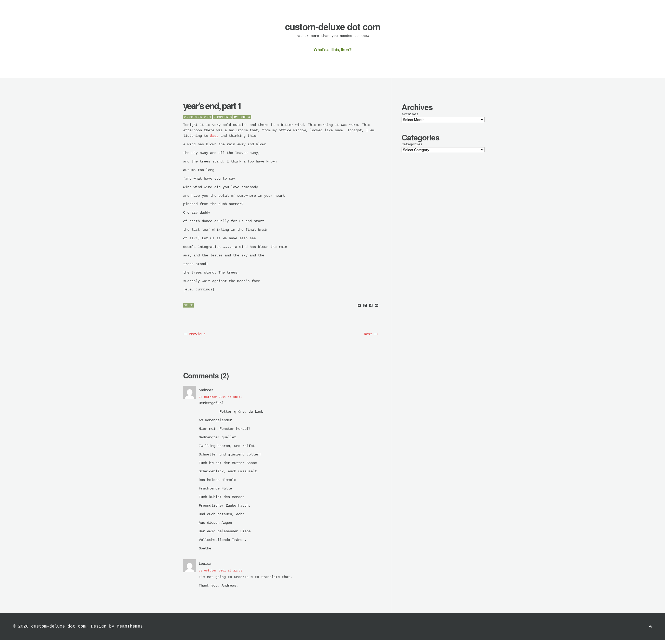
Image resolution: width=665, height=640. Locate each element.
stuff (188, 305)
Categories (412, 144)
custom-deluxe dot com (332, 26)
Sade (214, 136)
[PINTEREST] (365, 306)
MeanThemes (130, 626)
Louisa (245, 117)
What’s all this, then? (332, 49)
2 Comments (223, 117)
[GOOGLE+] (376, 306)
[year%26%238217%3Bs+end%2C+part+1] (359, 306)
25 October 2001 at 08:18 (220, 397)
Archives (410, 114)
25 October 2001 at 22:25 (220, 570)
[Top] (650, 626)
